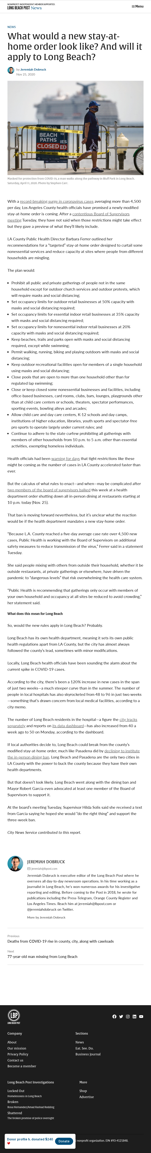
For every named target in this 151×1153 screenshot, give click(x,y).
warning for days (65, 458)
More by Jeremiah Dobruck (46, 917)
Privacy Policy (17, 1054)
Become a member (21, 1066)
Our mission (16, 1048)
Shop (83, 1091)
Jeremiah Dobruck (33, 69)
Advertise (86, 1097)
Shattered (30, 1115)
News (11, 27)
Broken (30, 1104)
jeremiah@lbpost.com (44, 868)
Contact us (15, 1060)
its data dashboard (68, 725)
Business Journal (88, 1054)
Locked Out (24, 1093)
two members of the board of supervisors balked (48, 489)
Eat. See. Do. (85, 1048)
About (12, 1042)
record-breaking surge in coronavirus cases (57, 201)
